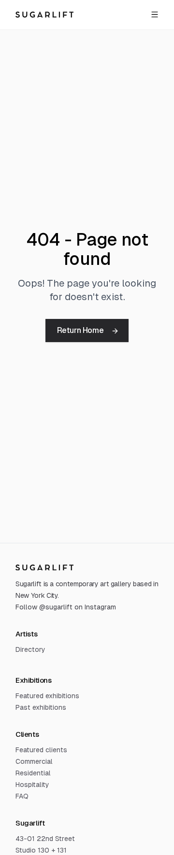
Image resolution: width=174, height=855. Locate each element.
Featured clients (41, 750)
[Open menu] (154, 14)
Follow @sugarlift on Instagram (65, 607)
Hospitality (32, 784)
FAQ (22, 796)
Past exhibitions (40, 707)
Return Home (80, 330)
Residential (33, 773)
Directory (30, 649)
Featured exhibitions (47, 696)
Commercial (34, 761)
